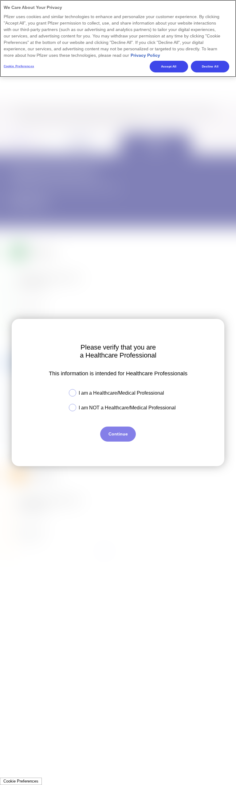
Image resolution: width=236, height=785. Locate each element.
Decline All (210, 66)
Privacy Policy (145, 55)
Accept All (169, 66)
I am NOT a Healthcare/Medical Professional (127, 407)
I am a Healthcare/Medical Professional (121, 393)
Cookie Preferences (20, 781)
